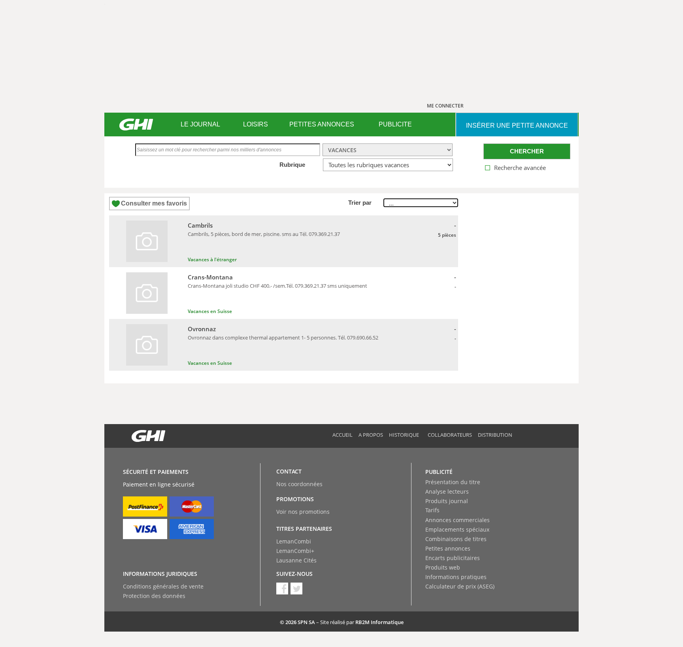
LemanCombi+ (295, 551)
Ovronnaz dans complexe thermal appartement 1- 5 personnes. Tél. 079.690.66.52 (283, 337)
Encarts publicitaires (452, 558)
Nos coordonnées (299, 484)
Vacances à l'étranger (212, 259)
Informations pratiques (456, 577)
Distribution (495, 434)
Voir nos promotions (303, 511)
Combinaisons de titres (456, 539)
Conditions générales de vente (163, 586)
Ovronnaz (202, 329)
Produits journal (446, 501)
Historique (404, 434)
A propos (370, 434)
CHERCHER (527, 151)
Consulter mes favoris (154, 203)
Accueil (342, 434)
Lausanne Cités (296, 560)
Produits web (442, 567)
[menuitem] (200, 124)
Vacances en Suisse (210, 311)
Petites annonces (447, 548)
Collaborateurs (450, 434)
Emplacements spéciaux (457, 529)
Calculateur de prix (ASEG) (459, 586)
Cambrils (200, 225)
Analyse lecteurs (447, 491)
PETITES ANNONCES (321, 124)
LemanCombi (293, 541)
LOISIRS (255, 124)
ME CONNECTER (445, 105)
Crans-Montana (210, 277)
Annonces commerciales (457, 520)
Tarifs (432, 510)
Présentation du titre (452, 482)
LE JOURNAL (200, 124)
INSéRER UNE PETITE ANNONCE (517, 125)
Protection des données (154, 596)
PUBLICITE (395, 124)
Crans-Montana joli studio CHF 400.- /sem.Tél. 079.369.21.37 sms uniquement (277, 285)
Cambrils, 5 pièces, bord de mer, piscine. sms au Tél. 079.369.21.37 (264, 234)
